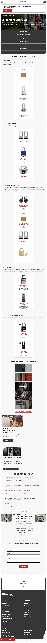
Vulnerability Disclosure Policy (13, 641)
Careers (4, 630)
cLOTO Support (27, 497)
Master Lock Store (6, 607)
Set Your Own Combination (23, 79)
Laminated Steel (23, 97)
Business (5, 611)
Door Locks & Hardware (10, 497)
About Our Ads (23, 641)
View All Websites (28, 634)
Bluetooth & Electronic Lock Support (13, 490)
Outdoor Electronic (23, 352)
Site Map (39, 641)
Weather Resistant (23, 159)
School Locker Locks (28, 484)
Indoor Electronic (23, 334)
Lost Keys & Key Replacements (31, 477)
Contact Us (27, 614)
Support (27, 600)
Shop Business (7, 440)
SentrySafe (27, 632)
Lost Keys (26, 605)
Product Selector (6, 603)
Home (3, 15)
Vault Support (27, 490)
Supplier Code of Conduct (32, 641)
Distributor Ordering (7, 618)
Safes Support (8, 503)
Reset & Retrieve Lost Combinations (13, 477)
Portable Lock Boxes (23, 286)
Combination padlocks (23, 206)
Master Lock (27, 628)
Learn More (7, 10)
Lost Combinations (29, 607)
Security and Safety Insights (9, 628)
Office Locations (28, 616)
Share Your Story (27, 536)
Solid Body (23, 113)
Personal (5, 600)
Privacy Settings (30, 639)
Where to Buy (5, 605)
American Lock (28, 630)
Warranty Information (29, 610)
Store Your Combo (28, 612)
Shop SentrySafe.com (11, 468)
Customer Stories (6, 632)
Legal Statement (38, 639)
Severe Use (23, 141)
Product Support (28, 603)
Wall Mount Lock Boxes (23, 304)
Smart (4, 622)
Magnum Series (23, 176)
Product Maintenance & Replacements (14, 484)
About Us (5, 625)
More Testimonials (19, 536)
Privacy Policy (23, 639)
